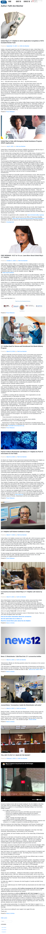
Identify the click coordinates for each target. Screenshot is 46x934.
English (35, 0)
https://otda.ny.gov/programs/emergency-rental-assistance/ (28, 218)
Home (9, 1)
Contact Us (27, 1)
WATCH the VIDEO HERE (36, 669)
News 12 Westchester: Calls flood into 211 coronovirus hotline (21, 656)
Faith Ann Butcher (24, 46)
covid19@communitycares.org (16, 425)
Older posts (4, 918)
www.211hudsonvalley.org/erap (35, 215)
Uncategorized (10, 222)
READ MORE (32, 719)
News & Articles (10, 623)
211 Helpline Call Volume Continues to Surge (15, 531)
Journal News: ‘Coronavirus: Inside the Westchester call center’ (21, 705)
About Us (18, 1)
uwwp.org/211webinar (8, 272)
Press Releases (10, 111)
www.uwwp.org (19, 494)
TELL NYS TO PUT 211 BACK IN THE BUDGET (15, 755)
